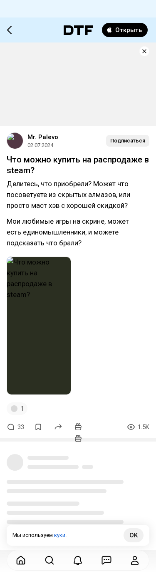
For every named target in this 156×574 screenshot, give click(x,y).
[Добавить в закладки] (38, 427)
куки (59, 535)
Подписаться (127, 140)
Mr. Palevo (42, 137)
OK (133, 535)
